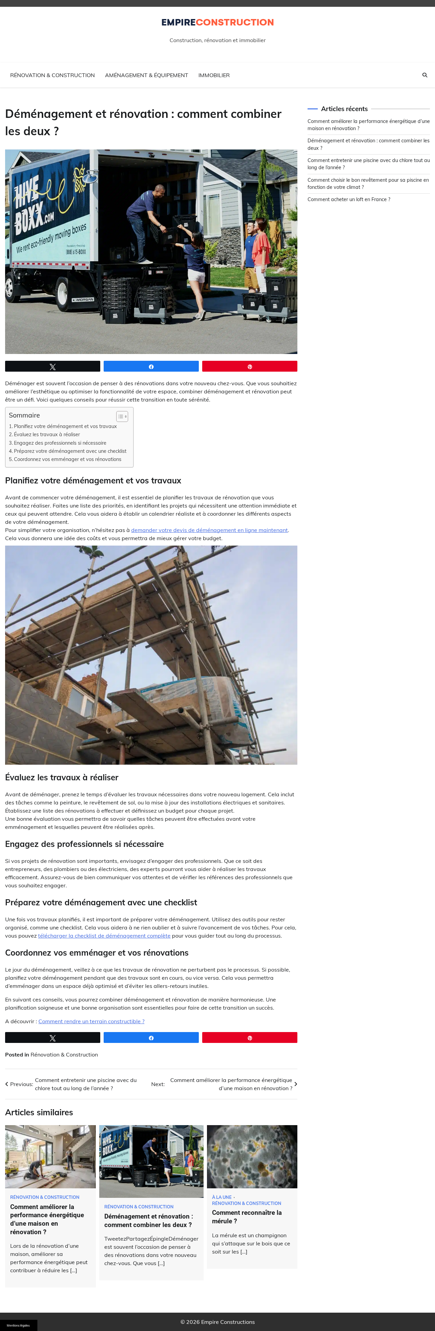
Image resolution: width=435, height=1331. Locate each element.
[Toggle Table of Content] (118, 416)
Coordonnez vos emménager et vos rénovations (67, 459)
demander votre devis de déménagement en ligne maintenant (209, 530)
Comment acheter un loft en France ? (349, 199)
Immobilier (214, 75)
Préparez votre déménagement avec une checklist (70, 451)
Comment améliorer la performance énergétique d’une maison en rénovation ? (47, 1219)
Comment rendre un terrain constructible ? (91, 1021)
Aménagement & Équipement (146, 75)
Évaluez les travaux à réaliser (47, 434)
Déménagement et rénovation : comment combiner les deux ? (148, 1220)
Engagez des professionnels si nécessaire (60, 443)
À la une (222, 1197)
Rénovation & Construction (52, 75)
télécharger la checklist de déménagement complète (104, 935)
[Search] (425, 75)
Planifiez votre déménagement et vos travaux (65, 426)
